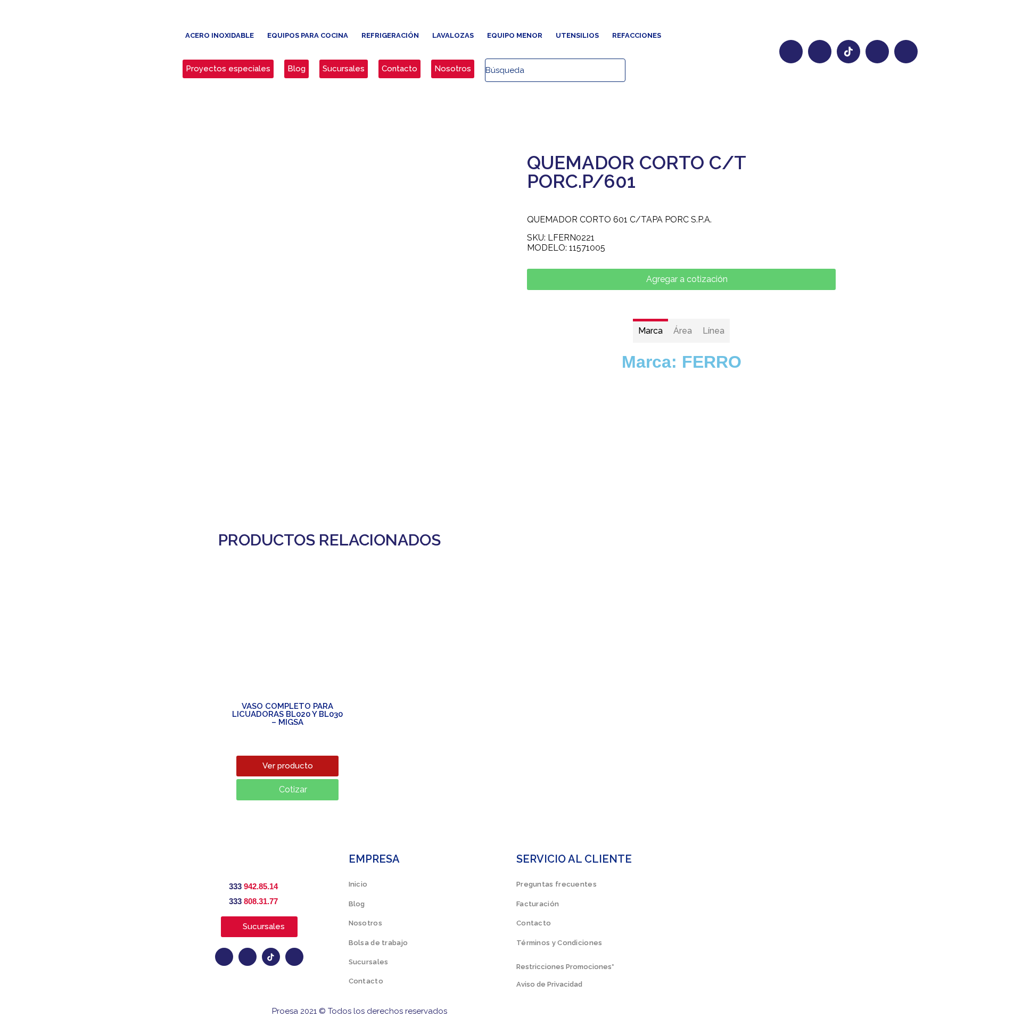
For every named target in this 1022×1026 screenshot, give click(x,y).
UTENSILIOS (577, 35)
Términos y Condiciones (559, 943)
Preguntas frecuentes (556, 884)
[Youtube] (877, 51)
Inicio (358, 884)
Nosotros (365, 923)
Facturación (537, 904)
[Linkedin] (906, 51)
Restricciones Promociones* (565, 967)
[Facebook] (791, 51)
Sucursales (369, 962)
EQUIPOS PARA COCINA (307, 35)
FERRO (711, 361)
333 (253, 886)
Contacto (366, 981)
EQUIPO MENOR (514, 35)
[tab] (650, 331)
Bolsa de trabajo (378, 943)
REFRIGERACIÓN (390, 35)
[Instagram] (819, 51)
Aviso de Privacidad (549, 984)
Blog (357, 904)
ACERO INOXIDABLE (219, 35)
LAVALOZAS (453, 35)
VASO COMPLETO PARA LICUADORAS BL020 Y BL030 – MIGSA (287, 714)
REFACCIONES (636, 35)
